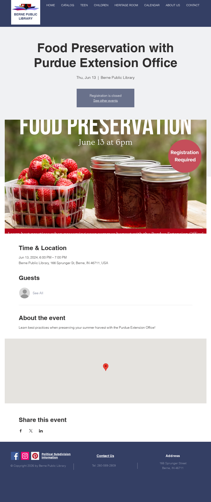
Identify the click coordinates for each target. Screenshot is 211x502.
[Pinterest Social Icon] (35, 456)
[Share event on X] (31, 430)
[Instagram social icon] (25, 456)
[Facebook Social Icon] (15, 456)
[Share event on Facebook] (21, 430)
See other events (105, 100)
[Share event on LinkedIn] (41, 430)
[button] (173, 5)
